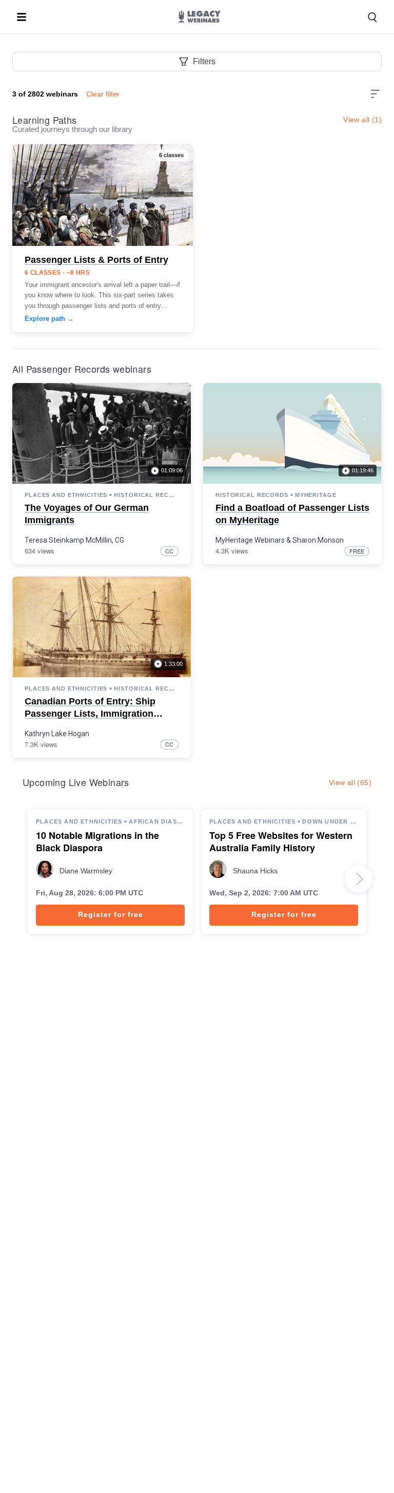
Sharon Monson (318, 540)
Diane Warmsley (86, 871)
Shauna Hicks (255, 871)
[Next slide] (358, 879)
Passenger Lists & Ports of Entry (96, 260)
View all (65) (350, 782)
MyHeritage (316, 495)
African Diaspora (157, 821)
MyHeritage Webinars (250, 540)
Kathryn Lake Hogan (57, 734)
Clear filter (103, 94)
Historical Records (146, 495)
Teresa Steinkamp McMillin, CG (74, 540)
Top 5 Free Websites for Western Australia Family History (280, 842)
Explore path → (49, 318)
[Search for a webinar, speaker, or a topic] (372, 17)
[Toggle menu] (21, 17)
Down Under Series (330, 821)
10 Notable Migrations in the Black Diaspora (97, 842)
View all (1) (362, 120)
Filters (204, 61)
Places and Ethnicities (66, 495)
